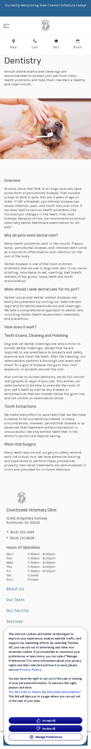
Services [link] (14, 621)
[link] (45, 25)
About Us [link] (15, 589)
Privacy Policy (30, 669)
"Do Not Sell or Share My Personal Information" (45, 692)
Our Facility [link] (17, 610)
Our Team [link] (15, 599)
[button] (6, 26)
